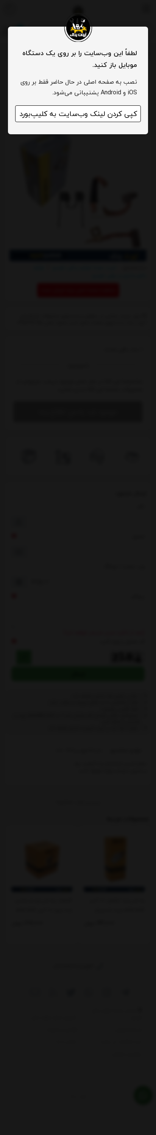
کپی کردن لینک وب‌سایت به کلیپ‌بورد (78, 114)
